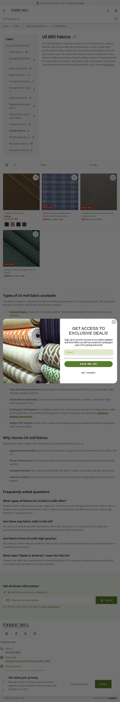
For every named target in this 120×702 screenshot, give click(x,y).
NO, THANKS (89, 373)
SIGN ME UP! (88, 364)
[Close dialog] (114, 322)
